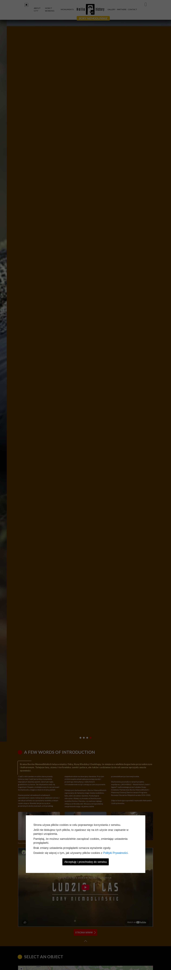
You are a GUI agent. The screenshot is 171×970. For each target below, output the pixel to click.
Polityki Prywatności (115, 852)
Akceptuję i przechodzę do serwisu (85, 861)
